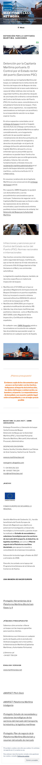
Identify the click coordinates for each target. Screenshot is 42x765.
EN (37, 42)
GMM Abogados (24, 326)
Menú (22, 27)
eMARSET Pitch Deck (13, 693)
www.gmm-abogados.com (13, 463)
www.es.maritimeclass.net (13, 457)
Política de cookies (23, 756)
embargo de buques (11, 124)
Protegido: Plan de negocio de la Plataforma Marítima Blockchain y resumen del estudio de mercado (19, 736)
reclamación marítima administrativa (17, 166)
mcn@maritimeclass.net (13, 473)
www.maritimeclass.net (12, 670)
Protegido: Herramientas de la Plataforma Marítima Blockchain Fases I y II (18, 604)
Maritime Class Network (17, 14)
